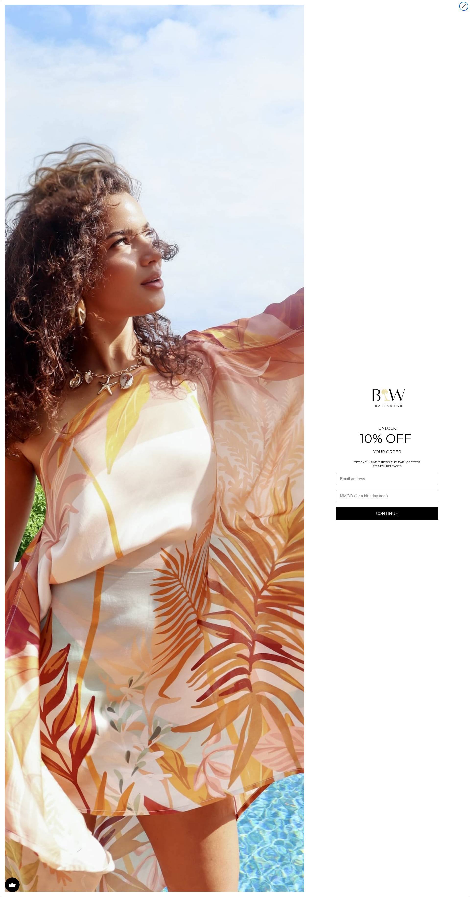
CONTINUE (387, 513)
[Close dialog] (463, 6)
